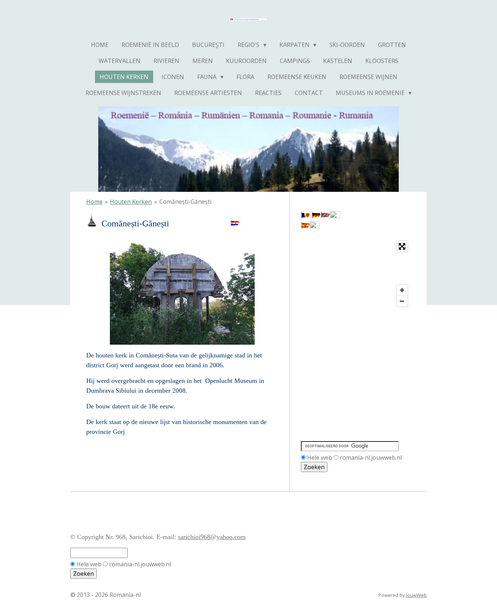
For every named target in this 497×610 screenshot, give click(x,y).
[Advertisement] (333, 343)
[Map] (356, 273)
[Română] (305, 216)
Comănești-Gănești (185, 202)
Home (94, 202)
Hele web (319, 457)
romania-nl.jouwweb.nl (371, 457)
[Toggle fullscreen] (402, 246)
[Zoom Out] (402, 301)
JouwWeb (416, 595)
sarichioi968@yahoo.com (212, 536)
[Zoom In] (402, 290)
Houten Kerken (131, 202)
